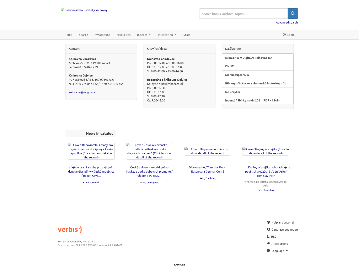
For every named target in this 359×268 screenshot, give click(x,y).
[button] (179, 167)
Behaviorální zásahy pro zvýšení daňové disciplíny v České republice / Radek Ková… (91, 171)
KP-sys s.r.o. (89, 241)
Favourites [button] (123, 34)
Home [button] (68, 34)
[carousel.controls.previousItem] (73, 168)
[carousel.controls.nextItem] (286, 168)
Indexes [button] (142, 34)
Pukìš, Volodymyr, (149, 182)
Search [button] (83, 34)
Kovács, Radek (91, 182)
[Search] (293, 13)
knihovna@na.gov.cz (82, 92)
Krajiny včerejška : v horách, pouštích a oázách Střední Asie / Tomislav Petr (265, 171)
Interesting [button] (165, 34)
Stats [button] (186, 34)
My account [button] (102, 34)
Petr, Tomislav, (207, 178)
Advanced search (287, 22)
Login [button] (291, 34)
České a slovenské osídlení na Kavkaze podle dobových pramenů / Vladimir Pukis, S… (149, 171)
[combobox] (243, 13)
